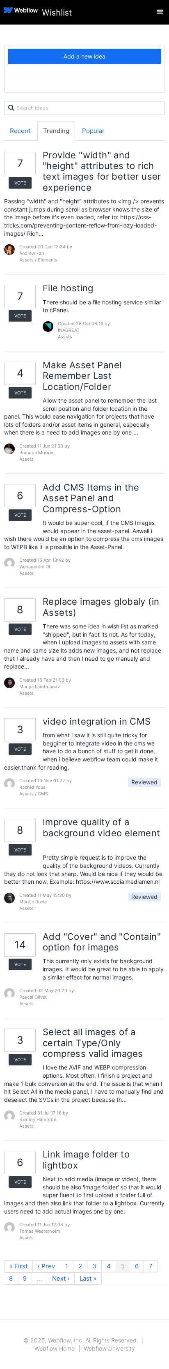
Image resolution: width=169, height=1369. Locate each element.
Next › (60, 1278)
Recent (20, 131)
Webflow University (109, 1348)
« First (18, 1266)
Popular (93, 131)
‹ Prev (46, 1266)
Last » (88, 1278)
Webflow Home (54, 1348)
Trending (56, 131)
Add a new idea (84, 56)
